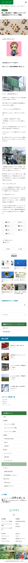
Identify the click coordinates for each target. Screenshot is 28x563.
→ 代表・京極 (4, 399)
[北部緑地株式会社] (6, 2)
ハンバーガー (3, 498)
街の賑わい (7, 502)
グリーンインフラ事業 (9, 424)
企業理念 (5, 435)
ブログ (17, 536)
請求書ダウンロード (9, 486)
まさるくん (10, 240)
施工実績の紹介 (6, 331)
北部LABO (6, 457)
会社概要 (5, 420)
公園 (11, 498)
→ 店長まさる (4, 401)
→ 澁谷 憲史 (3, 403)
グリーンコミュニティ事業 (10, 427)
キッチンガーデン (8, 460)
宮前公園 (12, 500)
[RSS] (14, 515)
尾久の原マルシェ (17, 500)
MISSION (6, 446)
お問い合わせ (6, 478)
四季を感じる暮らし (13, 499)
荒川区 (22, 500)
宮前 (9, 500)
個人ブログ (5, 10)
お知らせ (18, 533)
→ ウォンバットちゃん (6, 404)
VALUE (5, 442)
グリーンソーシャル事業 (10, 431)
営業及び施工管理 (8, 471)
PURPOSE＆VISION (9, 438)
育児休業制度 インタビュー (10, 475)
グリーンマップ (7, 453)
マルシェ (8, 498)
